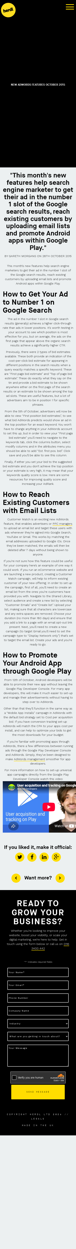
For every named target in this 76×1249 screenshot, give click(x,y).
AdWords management (29, 759)
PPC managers (62, 523)
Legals (38, 1118)
